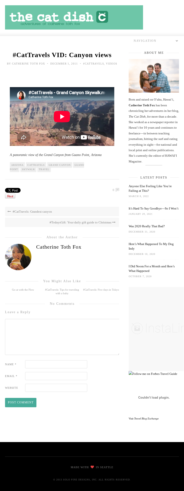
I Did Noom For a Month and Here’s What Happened (152, 268)
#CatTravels (93, 63)
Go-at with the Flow (23, 289)
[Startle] (153, 374)
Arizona (17, 165)
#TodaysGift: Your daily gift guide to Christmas (81, 222)
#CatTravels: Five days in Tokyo (101, 289)
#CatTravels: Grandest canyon (32, 211)
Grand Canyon (60, 165)
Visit (144, 418)
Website (11, 387)
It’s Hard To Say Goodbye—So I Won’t (153, 208)
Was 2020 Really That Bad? (147, 226)
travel (44, 169)
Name (11, 364)
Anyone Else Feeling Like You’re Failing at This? (150, 188)
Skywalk (28, 169)
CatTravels (36, 165)
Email (11, 376)
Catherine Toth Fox (28, 63)
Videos (111, 63)
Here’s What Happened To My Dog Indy (151, 246)
